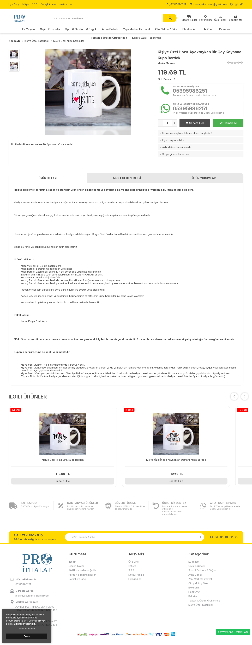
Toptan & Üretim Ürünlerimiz (204, 600)
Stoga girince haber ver (175, 154)
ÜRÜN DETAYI (48, 178)
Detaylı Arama (48, 4)
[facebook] (231, 4)
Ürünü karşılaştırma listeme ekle (180, 133)
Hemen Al (230, 123)
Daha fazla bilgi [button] (27, 628)
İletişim (25, 4)
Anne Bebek (110, 29)
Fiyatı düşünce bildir (173, 140)
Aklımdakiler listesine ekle (176, 147)
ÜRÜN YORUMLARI (204, 178)
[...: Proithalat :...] (27, 18)
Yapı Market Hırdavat (136, 29)
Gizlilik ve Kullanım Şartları (83, 570)
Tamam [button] (26, 636)
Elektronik (188, 29)
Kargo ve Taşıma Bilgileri (82, 574)
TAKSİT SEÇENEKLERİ (126, 178)
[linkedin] (236, 537)
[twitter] (241, 4)
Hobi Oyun (207, 29)
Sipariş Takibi (76, 565)
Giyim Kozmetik (50, 29)
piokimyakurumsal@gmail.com (209, 4)
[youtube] (226, 537)
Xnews (170, 63)
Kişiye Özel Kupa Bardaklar (68, 40)
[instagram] (236, 4)
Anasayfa (15, 40)
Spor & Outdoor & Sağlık (81, 29)
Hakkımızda (65, 4)
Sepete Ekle (196, 123)
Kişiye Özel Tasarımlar (37, 40)
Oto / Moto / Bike (166, 29)
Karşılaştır (205, 133)
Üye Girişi (14, 4)
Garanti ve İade (77, 579)
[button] (244, 396)
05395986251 (178, 4)
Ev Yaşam (28, 29)
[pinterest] (231, 537)
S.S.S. (35, 4)
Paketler (224, 29)
